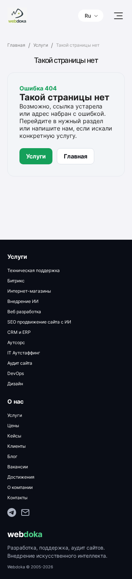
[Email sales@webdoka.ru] (25, 513)
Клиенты (16, 446)
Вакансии (17, 466)
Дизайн (15, 383)
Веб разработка (24, 311)
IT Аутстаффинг (23, 352)
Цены (13, 425)
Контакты (17, 497)
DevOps (15, 373)
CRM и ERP (19, 332)
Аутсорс (16, 342)
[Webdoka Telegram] (11, 513)
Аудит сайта (19, 363)
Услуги (40, 45)
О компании (20, 487)
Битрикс (16, 280)
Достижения (20, 477)
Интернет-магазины (29, 291)
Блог (12, 456)
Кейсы (14, 436)
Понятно (55, 557)
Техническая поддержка (33, 270)
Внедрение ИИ (22, 301)
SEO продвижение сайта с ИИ (39, 322)
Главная (16, 45)
